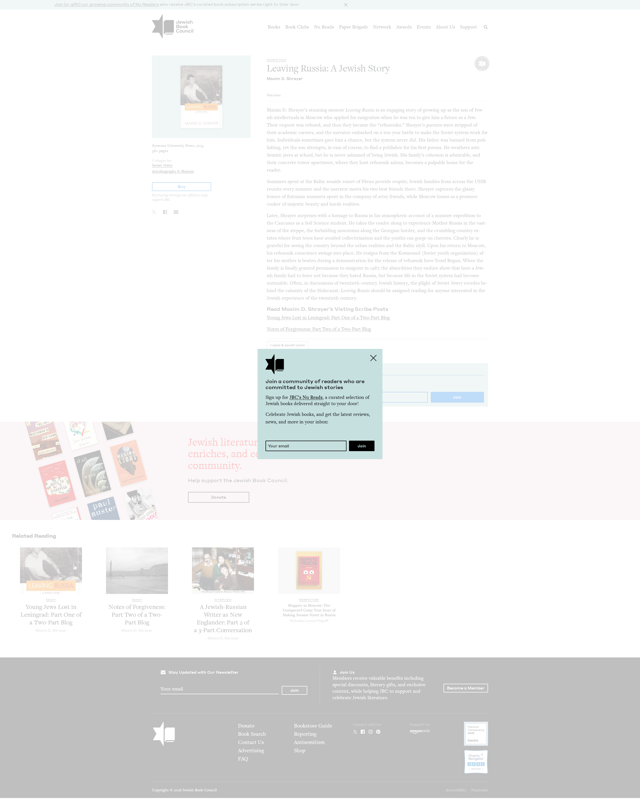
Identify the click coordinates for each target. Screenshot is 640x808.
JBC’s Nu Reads (306, 397)
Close (374, 358)
